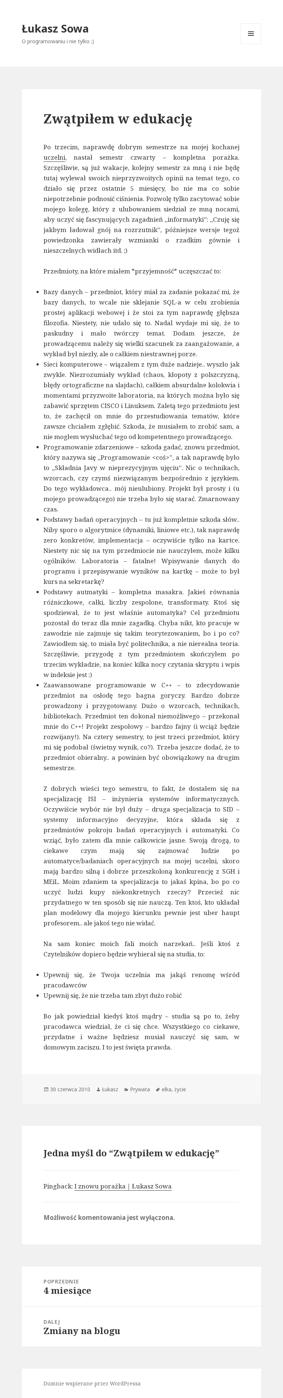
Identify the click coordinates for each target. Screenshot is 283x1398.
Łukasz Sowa (55, 28)
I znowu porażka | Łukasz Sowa (123, 1186)
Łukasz (110, 1089)
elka (166, 1089)
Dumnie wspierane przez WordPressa (92, 1383)
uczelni (54, 157)
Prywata (140, 1089)
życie (180, 1089)
